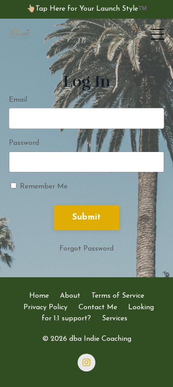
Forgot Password (86, 248)
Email (18, 100)
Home (39, 295)
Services (114, 318)
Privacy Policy (45, 307)
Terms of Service (117, 295)
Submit (86, 217)
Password (24, 143)
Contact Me (98, 307)
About (70, 295)
